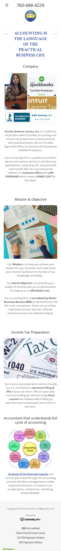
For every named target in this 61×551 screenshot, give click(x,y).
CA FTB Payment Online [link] (30, 537)
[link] (30, 16)
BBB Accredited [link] (31, 528)
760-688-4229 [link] (30, 5)
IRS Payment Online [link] (30, 542)
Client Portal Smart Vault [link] (30, 533)
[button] (8, 5)
